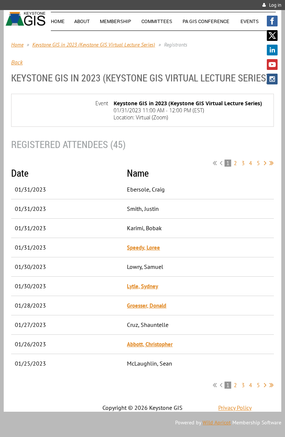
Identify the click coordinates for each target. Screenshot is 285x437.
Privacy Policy (235, 407)
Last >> (271, 163)
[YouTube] (272, 64)
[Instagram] (272, 79)
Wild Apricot (217, 422)
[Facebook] (272, 21)
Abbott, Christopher (150, 344)
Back (17, 62)
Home (17, 44)
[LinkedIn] (272, 50)
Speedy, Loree (143, 247)
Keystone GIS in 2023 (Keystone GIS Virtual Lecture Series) (93, 44)
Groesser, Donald (146, 305)
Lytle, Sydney (142, 286)
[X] (272, 35)
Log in (275, 5)
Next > (265, 163)
